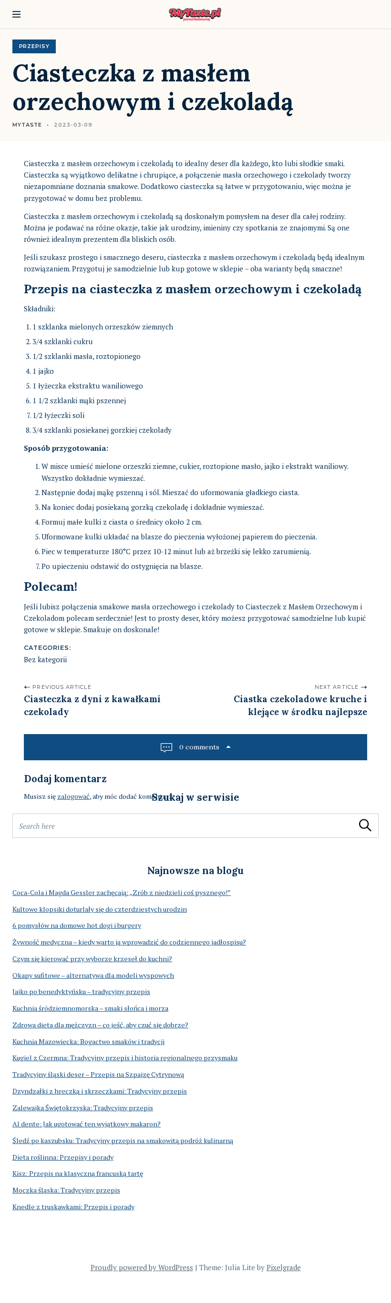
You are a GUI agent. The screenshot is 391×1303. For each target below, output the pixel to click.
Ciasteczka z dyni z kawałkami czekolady (92, 705)
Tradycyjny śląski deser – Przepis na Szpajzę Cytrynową (98, 1074)
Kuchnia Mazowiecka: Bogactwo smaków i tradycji (88, 1041)
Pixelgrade (284, 1267)
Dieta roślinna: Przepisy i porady (62, 1157)
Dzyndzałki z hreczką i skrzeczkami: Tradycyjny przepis (99, 1090)
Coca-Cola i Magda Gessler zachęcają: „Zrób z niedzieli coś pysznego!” (121, 892)
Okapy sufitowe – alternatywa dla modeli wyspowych (93, 975)
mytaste (27, 125)
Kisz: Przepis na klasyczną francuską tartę (77, 1173)
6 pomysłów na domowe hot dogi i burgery (76, 925)
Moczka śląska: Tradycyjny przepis (66, 1189)
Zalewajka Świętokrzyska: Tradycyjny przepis (82, 1107)
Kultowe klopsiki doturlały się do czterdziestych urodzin (99, 909)
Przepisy (34, 46)
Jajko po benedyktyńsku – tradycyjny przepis (81, 991)
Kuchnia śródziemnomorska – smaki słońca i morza (90, 1008)
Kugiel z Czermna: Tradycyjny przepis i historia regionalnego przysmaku (124, 1057)
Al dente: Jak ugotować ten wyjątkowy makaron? (86, 1123)
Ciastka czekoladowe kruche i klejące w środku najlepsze (300, 705)
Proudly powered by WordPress (142, 1267)
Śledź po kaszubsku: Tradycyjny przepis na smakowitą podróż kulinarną (122, 1140)
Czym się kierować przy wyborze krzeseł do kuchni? (92, 958)
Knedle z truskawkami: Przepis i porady (73, 1206)
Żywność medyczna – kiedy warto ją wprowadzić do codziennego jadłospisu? (129, 941)
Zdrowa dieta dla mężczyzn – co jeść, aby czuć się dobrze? (100, 1024)
